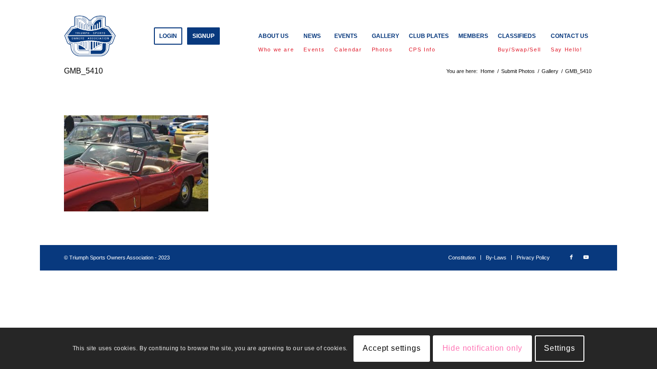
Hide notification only (482, 348)
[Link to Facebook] (571, 257)
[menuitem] (168, 36)
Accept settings (391, 348)
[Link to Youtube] (586, 257)
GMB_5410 (83, 71)
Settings (559, 348)
